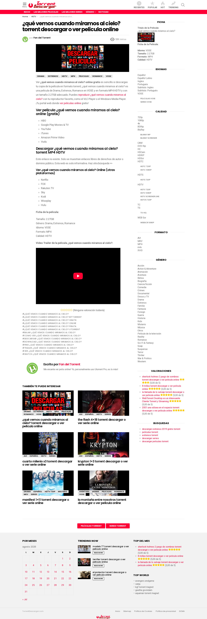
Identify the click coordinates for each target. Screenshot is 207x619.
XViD (140, 250)
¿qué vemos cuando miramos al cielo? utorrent (52, 329)
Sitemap (127, 611)
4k (139, 123)
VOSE (38, 414)
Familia (141, 306)
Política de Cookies (143, 611)
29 (62, 585)
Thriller (141, 355)
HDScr (141, 158)
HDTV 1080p (145, 193)
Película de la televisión (149, 333)
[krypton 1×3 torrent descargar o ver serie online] (103, 447)
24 (26, 585)
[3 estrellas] (66, 310)
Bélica (141, 278)
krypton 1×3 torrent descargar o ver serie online (103, 463)
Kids (140, 321)
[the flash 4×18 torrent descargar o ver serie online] (103, 405)
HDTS (140, 174)
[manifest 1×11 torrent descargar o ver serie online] (48, 486)
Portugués (143, 84)
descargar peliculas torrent (155, 441)
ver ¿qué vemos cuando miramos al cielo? (48, 351)
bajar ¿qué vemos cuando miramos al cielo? (49, 332)
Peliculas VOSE (147, 98)
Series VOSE (146, 102)
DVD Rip (142, 146)
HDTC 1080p (146, 170)
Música (141, 327)
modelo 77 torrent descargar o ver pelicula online (111, 547)
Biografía (142, 281)
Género (90, 12)
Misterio (62, 491)
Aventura (84, 491)
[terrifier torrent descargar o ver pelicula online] (84, 562)
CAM (140, 143)
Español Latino (145, 78)
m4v (140, 247)
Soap (140, 346)
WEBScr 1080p (147, 222)
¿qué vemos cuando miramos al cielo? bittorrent (53, 317)
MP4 (56, 411)
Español (89, 414)
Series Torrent (117, 525)
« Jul (24, 599)
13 (48, 572)
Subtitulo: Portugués (148, 90)
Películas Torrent (91, 525)
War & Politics (145, 358)
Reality (141, 336)
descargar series (150, 438)
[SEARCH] (183, 5)
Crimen (141, 290)
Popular (152, 7)
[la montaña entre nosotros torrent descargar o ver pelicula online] (103, 486)
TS (139, 207)
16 (70, 572)
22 (62, 578)
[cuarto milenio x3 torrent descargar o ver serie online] (48, 446)
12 (40, 572)
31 (26, 591)
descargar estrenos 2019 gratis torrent (161, 429)
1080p (141, 120)
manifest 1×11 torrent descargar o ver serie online (45, 501)
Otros (140, 330)
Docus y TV (143, 296)
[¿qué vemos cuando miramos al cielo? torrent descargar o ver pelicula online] (48, 405)
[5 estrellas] (71, 310)
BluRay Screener (148, 138)
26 (40, 585)
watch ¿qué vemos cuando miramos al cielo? (50, 354)
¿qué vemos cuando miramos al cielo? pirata (50, 326)
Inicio (27, 12)
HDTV (49, 411)
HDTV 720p (50, 491)
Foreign (141, 312)
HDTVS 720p (146, 199)
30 (70, 585)
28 (55, 585)
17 (26, 578)
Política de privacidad (166, 611)
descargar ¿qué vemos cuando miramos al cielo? (53, 338)
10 (26, 572)
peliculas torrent (150, 432)
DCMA (182, 611)
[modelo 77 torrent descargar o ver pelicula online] (84, 549)
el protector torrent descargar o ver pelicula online (109, 573)
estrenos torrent (150, 435)
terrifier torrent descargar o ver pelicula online (109, 560)
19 (40, 578)
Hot (163, 7)
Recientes (139, 7)
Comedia (142, 287)
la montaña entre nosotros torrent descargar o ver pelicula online (102, 501)
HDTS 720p (145, 179)
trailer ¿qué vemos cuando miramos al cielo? (50, 348)
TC (139, 204)
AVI (80, 414)
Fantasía (142, 309)
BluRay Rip (145, 134)
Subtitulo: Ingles (145, 87)
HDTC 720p (145, 166)
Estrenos (39, 411)
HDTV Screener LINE (149, 196)
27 (48, 585)
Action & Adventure (147, 268)
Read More (98, 553)
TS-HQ (143, 212)
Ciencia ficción (145, 284)
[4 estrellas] (69, 310)
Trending (173, 7)
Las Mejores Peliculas (46, 12)
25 (33, 585)
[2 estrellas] (64, 310)
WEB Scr (142, 217)
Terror (140, 352)
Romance (29, 414)
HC (139, 149)
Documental (143, 293)
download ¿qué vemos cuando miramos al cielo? (53, 341)
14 (55, 572)
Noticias (103, 12)
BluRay (141, 129)
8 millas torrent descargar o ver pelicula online (160, 556)
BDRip (141, 126)
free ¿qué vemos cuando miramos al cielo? (49, 344)
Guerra (141, 315)
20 (48, 578)
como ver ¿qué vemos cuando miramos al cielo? (52, 335)
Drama (27, 411)
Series (108, 414)
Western (142, 361)
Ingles (141, 81)
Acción (141, 265)
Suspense (143, 349)
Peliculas (66, 411)
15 (62, 572)
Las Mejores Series (72, 12)
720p (140, 117)
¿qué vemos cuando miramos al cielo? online (50, 323)
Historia (141, 318)
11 (33, 572)
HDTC (140, 161)
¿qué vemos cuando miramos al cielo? (46, 314)
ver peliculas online (70, 103)
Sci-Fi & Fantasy (146, 343)
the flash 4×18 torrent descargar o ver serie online (102, 421)
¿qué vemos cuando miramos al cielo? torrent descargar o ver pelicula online (45, 423)
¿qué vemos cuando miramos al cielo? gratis (50, 320)
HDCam (141, 152)
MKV (26, 494)
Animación (143, 272)
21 (55, 578)
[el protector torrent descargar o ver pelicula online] (84, 575)
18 (33, 578)
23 (70, 578)
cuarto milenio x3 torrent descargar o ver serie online (47, 463)
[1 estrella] (62, 310)
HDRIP (141, 155)
